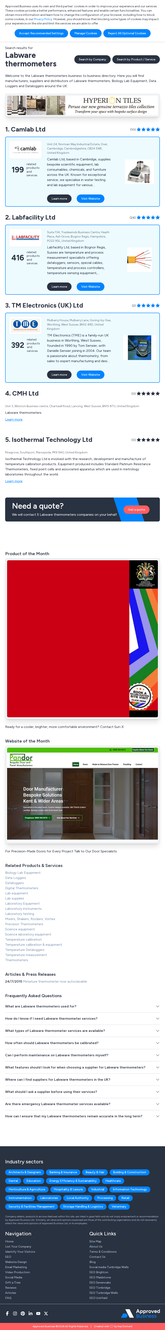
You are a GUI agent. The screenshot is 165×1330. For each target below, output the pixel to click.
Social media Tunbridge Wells (109, 1267)
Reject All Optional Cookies (127, 33)
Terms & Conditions (103, 1252)
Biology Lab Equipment (23, 873)
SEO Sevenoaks (100, 1282)
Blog (92, 1262)
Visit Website (90, 198)
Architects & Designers (25, 1172)
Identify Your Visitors (20, 1252)
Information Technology (130, 1189)
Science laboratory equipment (28, 934)
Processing (105, 1198)
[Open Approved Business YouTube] (38, 1313)
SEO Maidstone (100, 1277)
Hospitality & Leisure (68, 1189)
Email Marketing (16, 1267)
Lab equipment (16, 893)
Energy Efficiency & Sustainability (73, 1181)
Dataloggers (14, 883)
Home (9, 1241)
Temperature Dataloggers (24, 950)
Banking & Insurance (63, 1172)
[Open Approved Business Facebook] (7, 1313)
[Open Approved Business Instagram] (15, 1313)
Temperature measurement (26, 955)
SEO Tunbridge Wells (103, 1293)
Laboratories (49, 1198)
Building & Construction (129, 1172)
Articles (10, 1293)
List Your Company (18, 1246)
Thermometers (16, 960)
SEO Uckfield (98, 1298)
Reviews (11, 1288)
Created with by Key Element (113, 1326)
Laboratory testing (19, 914)
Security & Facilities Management (32, 1206)
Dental (13, 1181)
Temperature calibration (23, 939)
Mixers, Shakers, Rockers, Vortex (30, 919)
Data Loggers (15, 878)
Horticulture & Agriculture (27, 1189)
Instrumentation (20, 1198)
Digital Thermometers (21, 888)
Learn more (59, 198)
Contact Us (97, 1257)
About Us (95, 1246)
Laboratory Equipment (22, 903)
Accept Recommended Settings (41, 33)
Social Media (13, 1277)
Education (33, 1181)
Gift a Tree (12, 1282)
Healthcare (113, 1181)
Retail (125, 1198)
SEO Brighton (98, 1272)
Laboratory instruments (23, 909)
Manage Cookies (85, 33)
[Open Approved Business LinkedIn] (30, 1313)
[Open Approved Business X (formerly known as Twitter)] (46, 1313)
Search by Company (92, 59)
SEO (8, 1257)
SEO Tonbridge (99, 1288)
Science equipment (20, 929)
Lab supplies (14, 898)
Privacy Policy (43, 19)
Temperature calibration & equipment (33, 945)
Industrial (97, 1189)
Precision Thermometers (24, 924)
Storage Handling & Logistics (83, 1206)
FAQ (8, 1298)
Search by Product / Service (136, 59)
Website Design (16, 1262)
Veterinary (119, 1206)
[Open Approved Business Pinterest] (23, 1313)
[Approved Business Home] (140, 1313)
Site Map (95, 1241)
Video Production (17, 1272)
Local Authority (78, 1198)
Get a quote (136, 509)
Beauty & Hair (95, 1172)
